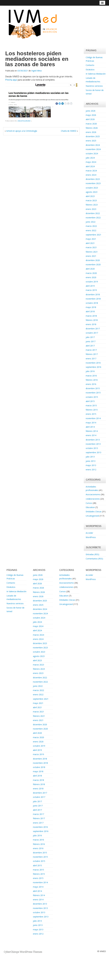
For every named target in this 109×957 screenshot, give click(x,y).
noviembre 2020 (93, 264)
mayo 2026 (91, 115)
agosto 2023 (91, 192)
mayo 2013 (91, 465)
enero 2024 (91, 174)
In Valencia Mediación (96, 73)
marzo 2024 (91, 170)
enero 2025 (91, 140)
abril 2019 (90, 285)
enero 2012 (91, 469)
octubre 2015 (92, 397)
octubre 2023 (92, 187)
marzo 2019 (91, 290)
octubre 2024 (92, 153)
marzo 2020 (91, 273)
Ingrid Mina (36, 70)
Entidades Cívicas (93, 511)
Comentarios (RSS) (94, 558)
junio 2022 (90, 221)
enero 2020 (91, 277)
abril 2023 (90, 196)
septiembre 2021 (93, 234)
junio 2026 (90, 110)
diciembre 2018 (93, 294)
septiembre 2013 (93, 452)
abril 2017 (90, 345)
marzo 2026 (91, 123)
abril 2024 (90, 166)
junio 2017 (90, 341)
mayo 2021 (91, 239)
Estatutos (90, 69)
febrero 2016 (92, 380)
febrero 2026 (92, 128)
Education (90, 507)
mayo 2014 (91, 422)
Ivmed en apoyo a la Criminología (21, 131)
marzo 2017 (91, 350)
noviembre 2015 (93, 392)
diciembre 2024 (93, 145)
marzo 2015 (91, 405)
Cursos (89, 503)
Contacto (90, 65)
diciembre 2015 (93, 388)
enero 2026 (91, 132)
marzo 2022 (91, 226)
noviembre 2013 (93, 444)
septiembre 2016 (93, 367)
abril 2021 (90, 243)
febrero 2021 (92, 251)
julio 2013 (90, 456)
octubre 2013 (92, 448)
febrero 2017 (92, 354)
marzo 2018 (91, 315)
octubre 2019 (92, 281)
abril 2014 (90, 426)
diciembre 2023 (93, 179)
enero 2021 (91, 256)
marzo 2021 (91, 247)
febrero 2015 (92, 409)
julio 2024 (90, 157)
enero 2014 (91, 435)
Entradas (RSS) (92, 554)
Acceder (89, 533)
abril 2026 (90, 119)
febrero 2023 (92, 204)
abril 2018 (90, 311)
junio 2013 (90, 461)
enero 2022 (91, 230)
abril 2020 (90, 268)
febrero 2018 (92, 320)
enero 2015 (91, 414)
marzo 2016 (91, 375)
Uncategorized (24, 121)
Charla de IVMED (68, 131)
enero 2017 (91, 358)
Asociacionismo (93, 494)
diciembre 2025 (93, 136)
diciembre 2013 (93, 439)
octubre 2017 (92, 332)
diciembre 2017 (93, 328)
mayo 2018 (91, 307)
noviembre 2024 (93, 149)
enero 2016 (91, 384)
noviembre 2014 (93, 418)
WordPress (91, 537)
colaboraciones (93, 498)
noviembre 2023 (93, 183)
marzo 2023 (91, 200)
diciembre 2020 (93, 260)
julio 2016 (90, 371)
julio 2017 (90, 337)
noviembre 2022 (93, 217)
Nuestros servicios (94, 86)
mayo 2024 (91, 162)
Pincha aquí (11, 79)
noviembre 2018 (93, 298)
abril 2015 (90, 401)
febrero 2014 (92, 431)
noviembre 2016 (93, 362)
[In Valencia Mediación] (32, 23)
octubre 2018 (92, 303)
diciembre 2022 (93, 213)
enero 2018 (91, 324)
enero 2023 (91, 209)
